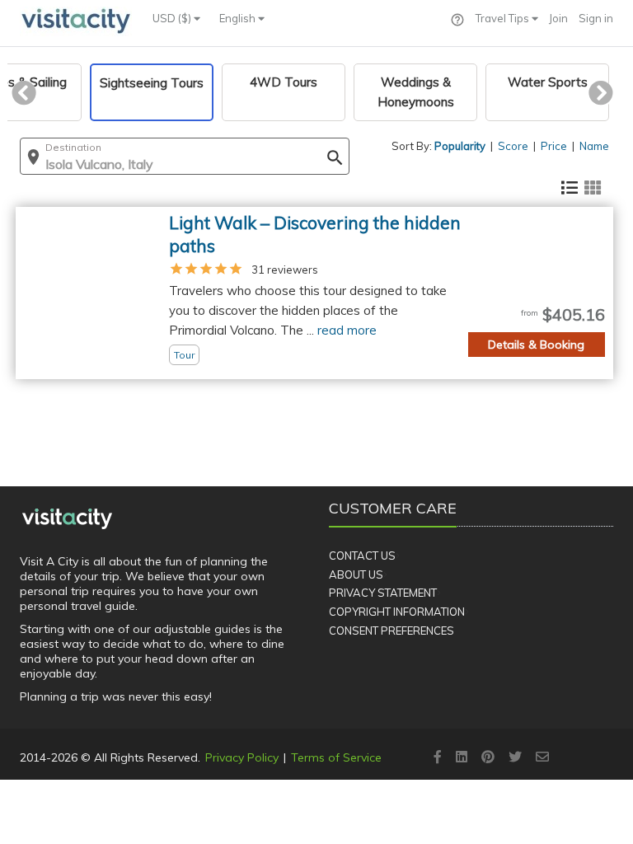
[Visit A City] (67, 518)
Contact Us (362, 555)
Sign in (596, 18)
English (238, 18)
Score (513, 145)
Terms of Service (336, 757)
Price (554, 145)
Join (558, 18)
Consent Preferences (391, 630)
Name (594, 145)
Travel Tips (504, 18)
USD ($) (173, 18)
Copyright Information (397, 611)
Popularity (459, 145)
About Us (356, 574)
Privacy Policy (242, 757)
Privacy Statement (383, 592)
